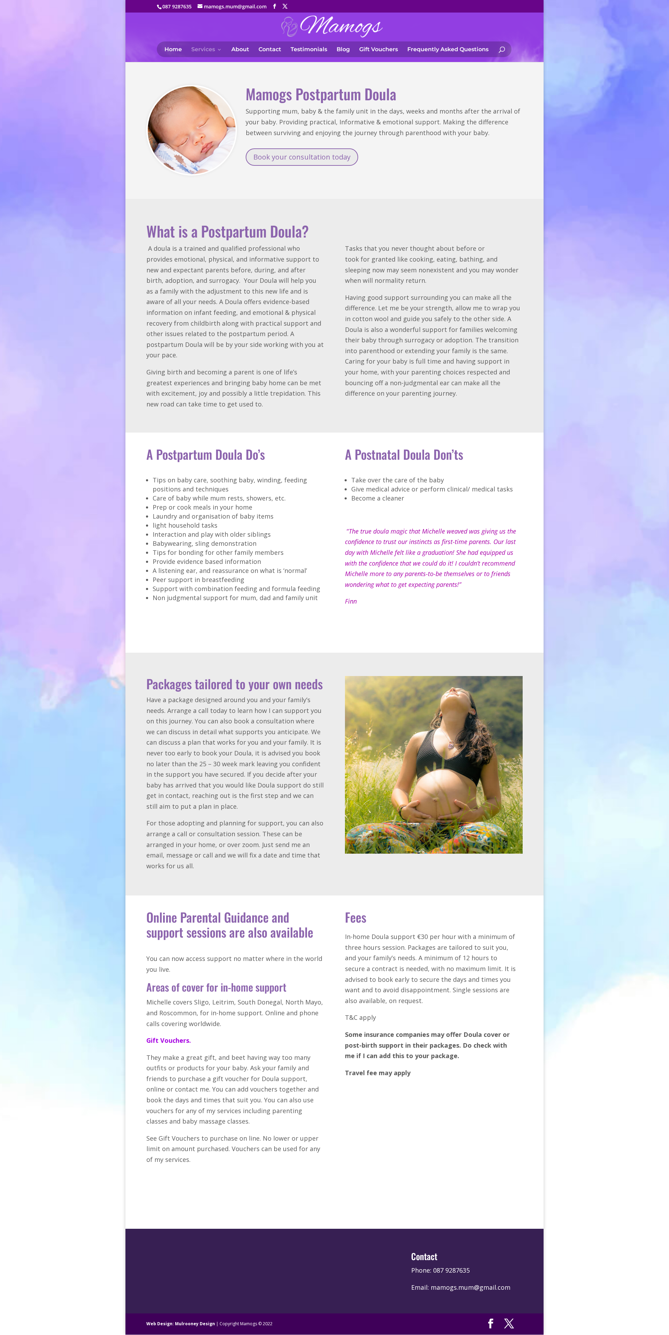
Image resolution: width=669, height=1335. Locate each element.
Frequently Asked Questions (448, 50)
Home (173, 50)
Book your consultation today (302, 157)
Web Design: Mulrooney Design (180, 1324)
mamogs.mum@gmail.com (470, 1287)
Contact (270, 50)
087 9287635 (451, 1270)
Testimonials (309, 50)
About (240, 50)
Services (203, 50)
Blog (343, 50)
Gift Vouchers (378, 50)
